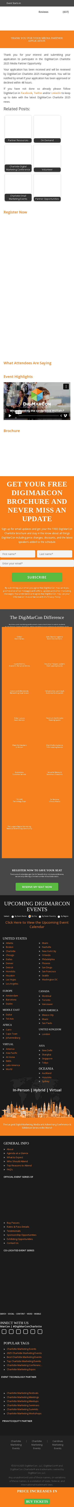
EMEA (8, 1061)
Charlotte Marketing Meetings (23, 1397)
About (10, 1149)
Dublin (9, 1003)
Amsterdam (12, 995)
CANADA (44, 991)
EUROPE (8, 991)
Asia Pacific (11, 1052)
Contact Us (12, 1243)
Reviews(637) (54, 12)
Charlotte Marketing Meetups (23, 1401)
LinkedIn (56, 93)
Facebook (26, 93)
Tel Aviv (10, 1018)
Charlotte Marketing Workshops (24, 1413)
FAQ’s (10, 1169)
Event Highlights (18, 376)
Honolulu (10, 971)
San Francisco (49, 971)
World (9, 1069)
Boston (9, 947)
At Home (10, 1057)
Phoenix (46, 963)
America (10, 1049)
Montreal (46, 996)
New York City (49, 951)
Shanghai (46, 1054)
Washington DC (50, 979)
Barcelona (11, 999)
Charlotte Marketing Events (21, 1348)
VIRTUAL (8, 1044)
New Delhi (47, 1050)
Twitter (38, 93)
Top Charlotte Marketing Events (24, 1361)
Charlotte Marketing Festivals (22, 1393)
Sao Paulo (47, 1023)
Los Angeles (12, 983)
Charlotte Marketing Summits (22, 1409)
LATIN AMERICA (48, 1010)
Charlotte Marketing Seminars (23, 1405)
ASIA (42, 1045)
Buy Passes (13, 1222)
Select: (7, 916)
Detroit (9, 967)
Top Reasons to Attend (19, 1165)
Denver (9, 963)
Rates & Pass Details (18, 1226)
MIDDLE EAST (11, 1010)
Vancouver (47, 1004)
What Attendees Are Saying (27, 363)
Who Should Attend (17, 1161)
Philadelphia (48, 959)
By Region (64, 916)
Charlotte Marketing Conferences (25, 1365)
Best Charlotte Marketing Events (24, 1357)
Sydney (45, 1081)
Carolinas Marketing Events (57, 1444)
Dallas (9, 959)
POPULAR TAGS (16, 1343)
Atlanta (9, 943)
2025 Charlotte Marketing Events (24, 1353)
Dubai (9, 1014)
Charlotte (10, 951)
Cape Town (11, 1033)
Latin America (13, 1065)
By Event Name (21, 916)
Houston (10, 975)
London (46, 1034)
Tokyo (45, 1062)
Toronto (46, 1000)
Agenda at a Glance (17, 1153)
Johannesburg (13, 1037)
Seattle (45, 975)
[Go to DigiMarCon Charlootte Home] (15, 28)
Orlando (46, 955)
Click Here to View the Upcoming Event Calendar (37, 924)
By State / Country (49, 916)
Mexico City (48, 1015)
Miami (45, 943)
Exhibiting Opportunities (20, 1239)
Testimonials (14, 1230)
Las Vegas (11, 979)
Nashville (46, 947)
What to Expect (15, 1157)
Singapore (47, 1058)
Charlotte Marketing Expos (21, 1369)
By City (34, 916)
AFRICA (7, 1025)
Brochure (12, 430)
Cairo (8, 1029)
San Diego (47, 967)
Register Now (15, 212)
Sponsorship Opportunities (21, 1234)
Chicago (10, 955)
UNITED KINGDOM (50, 1029)
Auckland (46, 1073)
